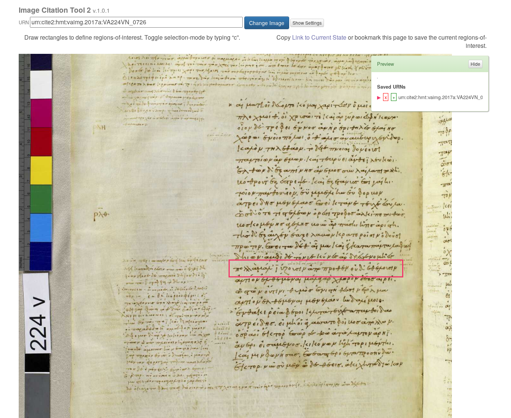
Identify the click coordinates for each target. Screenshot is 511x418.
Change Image (266, 23)
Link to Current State (319, 37)
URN (24, 22)
